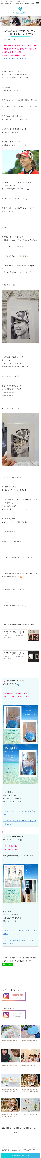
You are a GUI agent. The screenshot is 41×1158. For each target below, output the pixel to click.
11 (2, 1132)
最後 (15, 1132)
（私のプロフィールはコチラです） (15, 58)
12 (7, 1132)
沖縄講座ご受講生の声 (9, 1041)
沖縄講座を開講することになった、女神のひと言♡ (30, 1091)
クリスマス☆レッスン (29, 1114)
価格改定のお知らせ (29, 1065)
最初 (3, 1128)
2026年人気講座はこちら (20, 1155)
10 (34, 1128)
